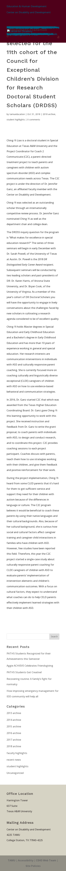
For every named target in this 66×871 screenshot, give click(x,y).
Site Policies (33, 866)
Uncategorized (15, 773)
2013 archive (14, 713)
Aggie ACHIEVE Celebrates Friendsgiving (30, 665)
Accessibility (25, 860)
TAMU (11, 860)
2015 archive (14, 726)
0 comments (33, 119)
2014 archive (14, 720)
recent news (14, 759)
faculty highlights (17, 753)
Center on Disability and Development (29, 12)
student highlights (16, 119)
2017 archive (14, 739)
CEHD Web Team (46, 860)
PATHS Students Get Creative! (24, 672)
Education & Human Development (27, 6)
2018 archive (49, 114)
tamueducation (17, 114)
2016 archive (14, 733)
